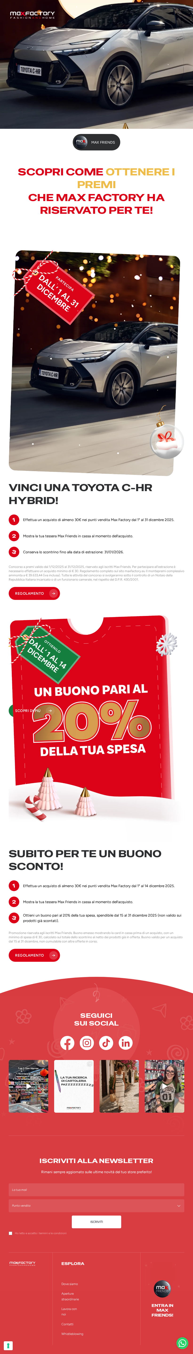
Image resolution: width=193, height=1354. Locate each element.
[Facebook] (67, 1043)
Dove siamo (69, 1284)
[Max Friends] (162, 1289)
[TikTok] (106, 1043)
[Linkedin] (126, 1043)
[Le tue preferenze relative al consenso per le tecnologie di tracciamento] (8, 1345)
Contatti (67, 1324)
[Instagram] (87, 1043)
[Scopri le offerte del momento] (182, 1343)
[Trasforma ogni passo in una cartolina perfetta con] (119, 1086)
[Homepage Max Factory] (96, 15)
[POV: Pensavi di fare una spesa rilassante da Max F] (28, 1086)
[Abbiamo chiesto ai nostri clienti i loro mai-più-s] (164, 1086)
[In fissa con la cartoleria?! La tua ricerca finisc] (74, 1086)
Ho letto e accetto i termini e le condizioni (41, 1233)
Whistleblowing (72, 1334)
